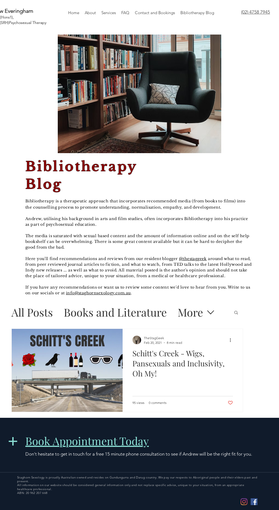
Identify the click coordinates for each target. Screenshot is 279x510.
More (190, 312)
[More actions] (232, 340)
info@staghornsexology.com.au (98, 292)
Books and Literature (115, 312)
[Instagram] (244, 501)
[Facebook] (254, 501)
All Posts (32, 312)
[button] (236, 313)
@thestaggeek (193, 258)
